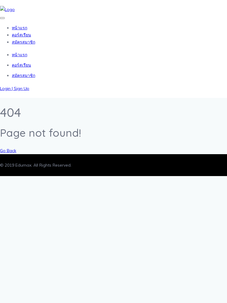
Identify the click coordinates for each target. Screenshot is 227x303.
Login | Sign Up (14, 88)
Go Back (8, 150)
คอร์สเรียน (21, 35)
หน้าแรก (19, 27)
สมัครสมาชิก (23, 42)
